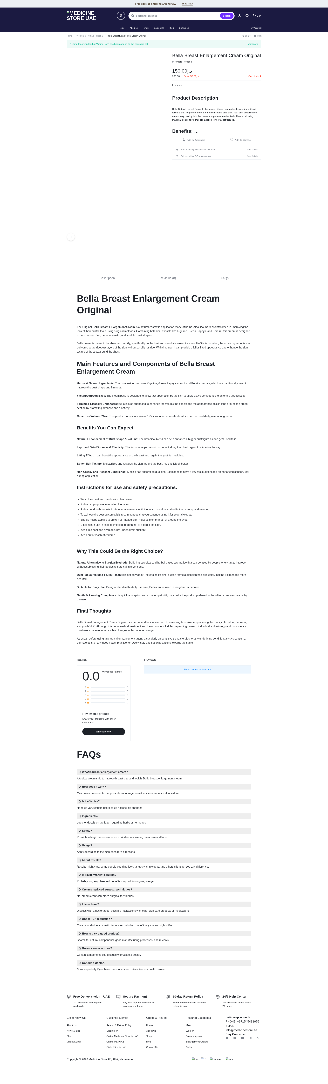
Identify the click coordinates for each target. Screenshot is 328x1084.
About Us (134, 28)
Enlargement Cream (197, 1041)
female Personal (95, 36)
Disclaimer (112, 1030)
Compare (253, 44)
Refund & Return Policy (119, 1025)
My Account (256, 28)
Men (188, 1025)
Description (107, 278)
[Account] (239, 15)
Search (227, 15)
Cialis (189, 1047)
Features (177, 85)
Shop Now (187, 3)
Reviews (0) (168, 278)
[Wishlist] (247, 15)
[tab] (107, 277)
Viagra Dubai (74, 1041)
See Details (252, 150)
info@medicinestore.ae (241, 1030)
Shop (146, 28)
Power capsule (194, 1036)
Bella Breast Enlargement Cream (114, 327)
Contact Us (184, 28)
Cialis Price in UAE (116, 1047)
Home (122, 28)
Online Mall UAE (115, 1041)
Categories (159, 28)
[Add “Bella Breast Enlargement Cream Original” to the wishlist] (240, 140)
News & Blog (73, 1030)
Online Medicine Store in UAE (122, 1036)
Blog (171, 28)
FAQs (225, 278)
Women (80, 36)
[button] (193, 140)
